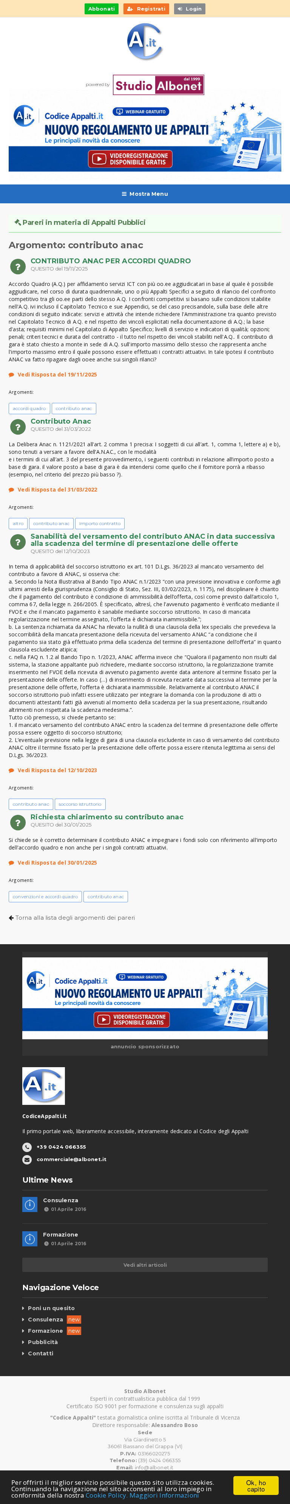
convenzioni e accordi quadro (45, 896)
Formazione (60, 1234)
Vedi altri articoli (145, 1265)
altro (18, 523)
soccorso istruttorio (80, 804)
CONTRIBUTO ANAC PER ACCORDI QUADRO (111, 261)
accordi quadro (29, 408)
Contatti (40, 1353)
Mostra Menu (149, 193)
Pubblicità (43, 1342)
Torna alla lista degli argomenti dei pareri (75, 917)
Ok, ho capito (256, 1485)
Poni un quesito (51, 1308)
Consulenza (60, 1200)
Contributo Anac (61, 421)
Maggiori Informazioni (164, 1495)
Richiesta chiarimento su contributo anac (107, 817)
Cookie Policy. (107, 1495)
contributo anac (74, 408)
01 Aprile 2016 (68, 1209)
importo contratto (99, 523)
